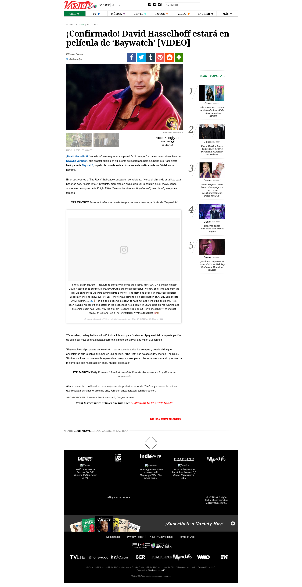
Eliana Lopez (74, 54)
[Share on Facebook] (131, 57)
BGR (139, 556)
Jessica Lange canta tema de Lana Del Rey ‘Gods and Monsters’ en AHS (212, 265)
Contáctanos (113, 536)
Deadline (161, 556)
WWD (202, 556)
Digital (207, 141)
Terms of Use (187, 536)
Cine (82, 24)
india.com (119, 556)
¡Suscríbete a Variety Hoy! (194, 523)
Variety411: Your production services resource (151, 576)
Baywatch (87, 165)
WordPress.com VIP (156, 570)
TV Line (77, 556)
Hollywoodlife (182, 556)
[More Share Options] (179, 57)
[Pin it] (160, 57)
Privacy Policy (135, 536)
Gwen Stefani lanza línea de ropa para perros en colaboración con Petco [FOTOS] (212, 190)
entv (98, 556)
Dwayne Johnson (76, 160)
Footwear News (223, 556)
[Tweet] (141, 57)
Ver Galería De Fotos (167, 141)
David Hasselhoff (77, 156)
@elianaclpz (75, 59)
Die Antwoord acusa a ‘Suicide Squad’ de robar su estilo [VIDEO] (212, 111)
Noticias (92, 24)
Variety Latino (80, 5)
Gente (207, 180)
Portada (71, 24)
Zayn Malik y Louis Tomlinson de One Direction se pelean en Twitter (212, 150)
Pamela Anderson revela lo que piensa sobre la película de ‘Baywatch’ (133, 202)
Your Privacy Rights (161, 536)
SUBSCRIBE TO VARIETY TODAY (152, 403)
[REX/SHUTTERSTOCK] (124, 97)
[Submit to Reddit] (169, 57)
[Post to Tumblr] (150, 57)
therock (109, 319)
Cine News (82, 430)
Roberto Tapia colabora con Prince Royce (212, 229)
